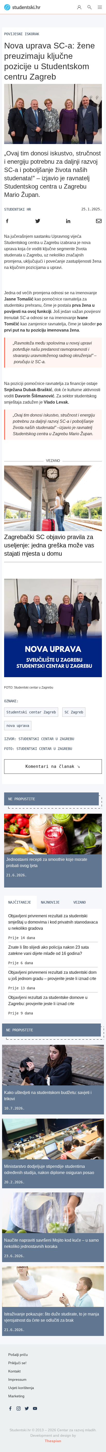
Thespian (53, 1441)
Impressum (17, 1379)
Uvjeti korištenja (21, 1388)
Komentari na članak (49, 766)
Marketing (16, 1396)
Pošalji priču (18, 1355)
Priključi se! (17, 1363)
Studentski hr (17, 209)
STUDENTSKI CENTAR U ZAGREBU (46, 739)
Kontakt (14, 1371)
